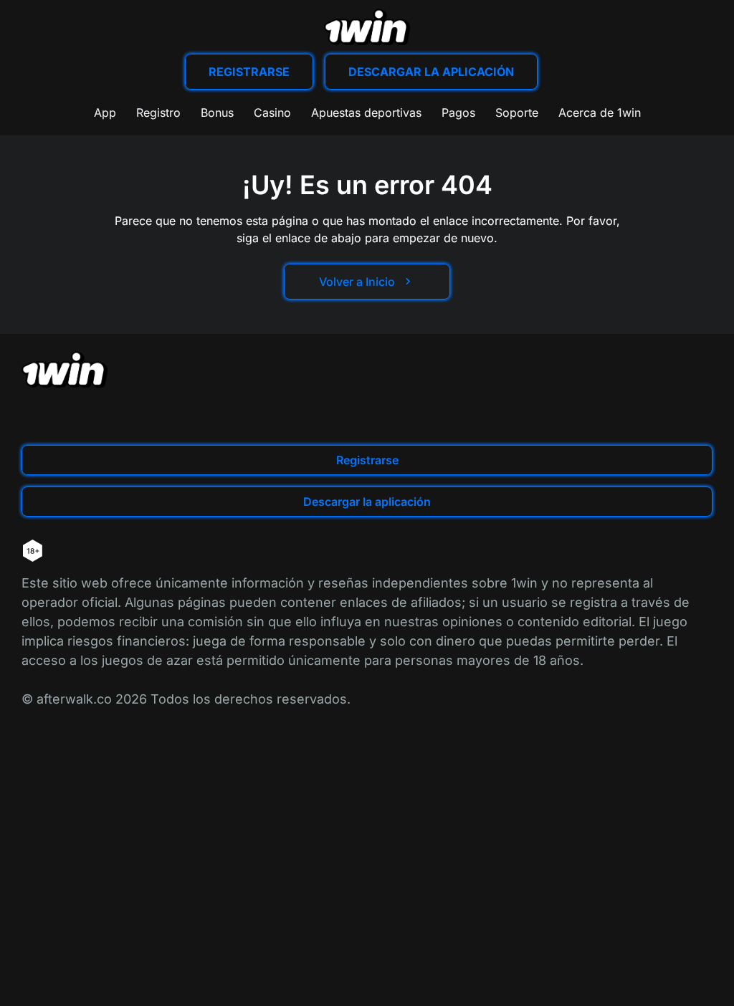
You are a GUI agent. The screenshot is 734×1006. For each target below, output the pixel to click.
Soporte (516, 112)
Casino (272, 112)
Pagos (458, 112)
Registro (158, 112)
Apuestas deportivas (366, 112)
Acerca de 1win (599, 112)
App (105, 112)
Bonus (217, 112)
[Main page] (367, 27)
